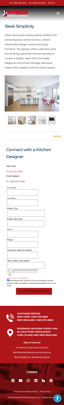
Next (61, 93)
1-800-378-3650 (39, 316)
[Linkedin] (35, 380)
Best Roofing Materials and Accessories (32, 352)
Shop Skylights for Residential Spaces (32, 357)
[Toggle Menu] (52, 13)
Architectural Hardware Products (32, 347)
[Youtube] (20, 380)
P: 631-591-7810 (14, 171)
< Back (57, 136)
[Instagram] (28, 380)
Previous (3, 93)
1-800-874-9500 (44, 320)
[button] (57, 398)
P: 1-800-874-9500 (15, 181)
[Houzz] (43, 380)
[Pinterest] (51, 380)
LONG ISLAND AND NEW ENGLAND (37, 335)
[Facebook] (13, 380)
